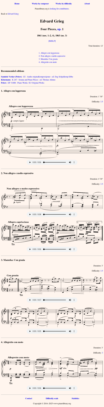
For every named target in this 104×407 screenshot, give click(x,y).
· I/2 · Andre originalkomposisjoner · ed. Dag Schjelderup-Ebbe (37, 76)
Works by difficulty (64, 3)
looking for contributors (59, 8)
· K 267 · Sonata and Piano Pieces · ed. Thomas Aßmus (28, 79)
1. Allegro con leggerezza (49, 52)
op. (59, 29)
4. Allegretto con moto (48, 62)
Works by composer (40, 3)
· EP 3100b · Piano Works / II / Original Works (22, 82)
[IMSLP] (52, 41)
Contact (28, 398)
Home (17, 3)
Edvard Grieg (13, 13)
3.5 (101, 101)
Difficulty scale (52, 398)
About (87, 3)
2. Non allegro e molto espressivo (52, 56)
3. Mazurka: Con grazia (48, 59)
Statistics (75, 398)
